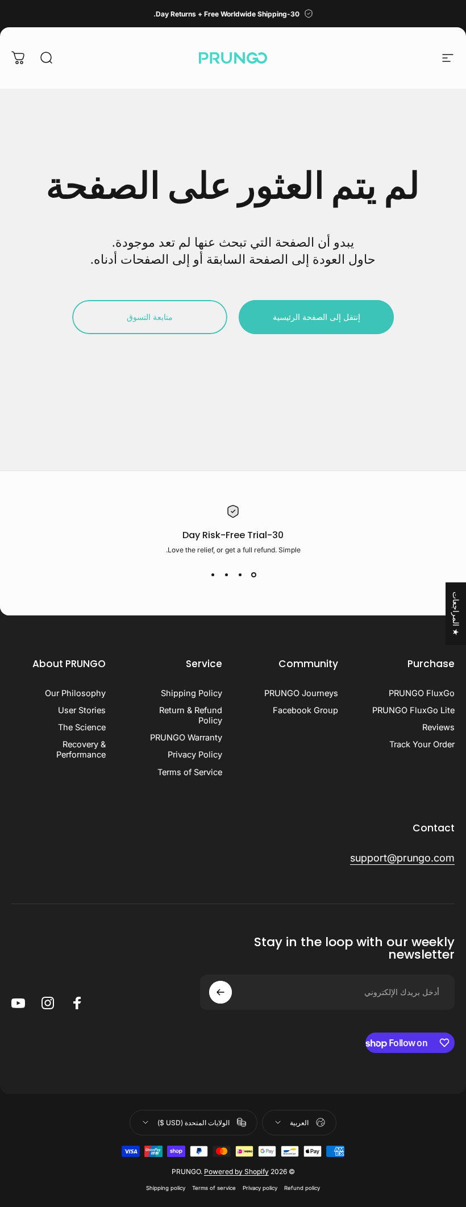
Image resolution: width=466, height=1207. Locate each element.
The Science (82, 727)
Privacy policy (260, 1188)
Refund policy (302, 1188)
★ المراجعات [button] (456, 614)
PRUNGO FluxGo (422, 693)
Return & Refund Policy (190, 715)
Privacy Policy (195, 755)
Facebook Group (305, 710)
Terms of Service (189, 772)
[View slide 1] (253, 574)
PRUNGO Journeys (301, 693)
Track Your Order (422, 744)
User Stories (82, 710)
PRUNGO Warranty (186, 737)
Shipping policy (165, 1188)
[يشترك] (220, 992)
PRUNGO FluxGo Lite (413, 710)
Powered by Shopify (236, 1171)
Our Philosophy (75, 693)
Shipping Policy (191, 693)
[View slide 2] (240, 574)
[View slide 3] (226, 574)
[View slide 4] (212, 574)
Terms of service (214, 1188)
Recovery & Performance (81, 749)
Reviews (438, 727)
